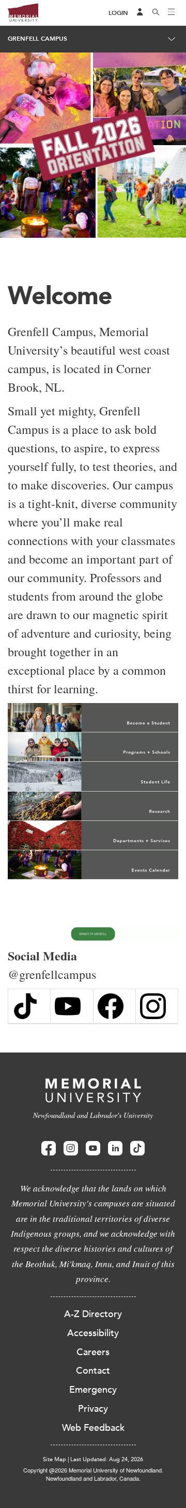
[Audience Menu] (140, 13)
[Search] (156, 13)
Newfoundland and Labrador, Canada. (93, 1478)
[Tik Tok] (29, 1006)
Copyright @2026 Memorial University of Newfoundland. (93, 1470)
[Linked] (115, 1148)
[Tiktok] (137, 1148)
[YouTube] (71, 1006)
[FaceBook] (114, 1006)
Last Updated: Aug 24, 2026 (106, 1459)
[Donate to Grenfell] (93, 934)
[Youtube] (93, 1148)
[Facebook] (48, 1148)
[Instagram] (157, 1006)
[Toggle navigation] (171, 12)
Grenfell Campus (37, 38)
